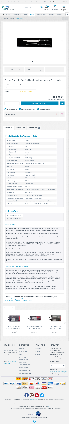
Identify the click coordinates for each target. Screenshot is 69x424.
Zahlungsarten (23, 351)
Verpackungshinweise (25, 373)
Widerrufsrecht (23, 367)
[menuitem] (33, 7)
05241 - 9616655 (10, 350)
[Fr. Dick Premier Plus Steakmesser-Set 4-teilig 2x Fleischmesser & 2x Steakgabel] (14, 318)
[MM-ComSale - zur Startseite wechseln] (8, 8)
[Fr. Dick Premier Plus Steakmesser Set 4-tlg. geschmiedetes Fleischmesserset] (55, 318)
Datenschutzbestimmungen (58, 372)
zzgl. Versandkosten (59, 99)
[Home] (3, 14)
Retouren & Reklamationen (23, 358)
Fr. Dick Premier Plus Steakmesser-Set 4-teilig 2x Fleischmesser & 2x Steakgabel (14, 327)
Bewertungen (33, 128)
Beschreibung (8, 128)
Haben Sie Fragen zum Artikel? (16, 299)
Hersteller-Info (20, 128)
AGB (20, 354)
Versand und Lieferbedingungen (25, 363)
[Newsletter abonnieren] (63, 366)
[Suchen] (42, 7)
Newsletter (37, 348)
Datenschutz (38, 351)
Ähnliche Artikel (9, 308)
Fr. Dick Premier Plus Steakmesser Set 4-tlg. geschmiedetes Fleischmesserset (55, 327)
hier (58, 404)
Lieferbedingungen (54, 2)
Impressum (37, 354)
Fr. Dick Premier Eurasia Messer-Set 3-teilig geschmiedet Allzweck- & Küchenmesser (34, 327)
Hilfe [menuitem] (45, 2)
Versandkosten (33, 399)
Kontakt (21, 348)
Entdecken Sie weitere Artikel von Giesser (19, 300)
